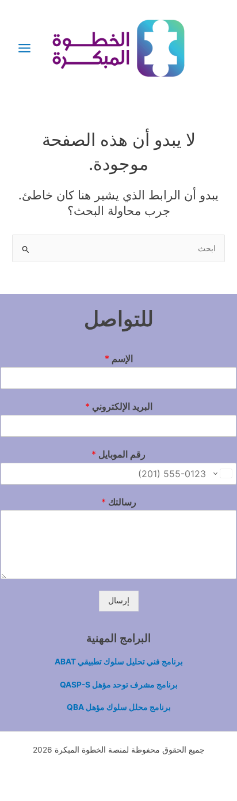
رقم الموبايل (118, 454)
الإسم (119, 358)
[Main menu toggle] (24, 48)
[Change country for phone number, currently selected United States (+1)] (223, 474)
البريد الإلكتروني (118, 406)
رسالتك (118, 502)
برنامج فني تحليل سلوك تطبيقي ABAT (119, 661)
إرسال (118, 600)
